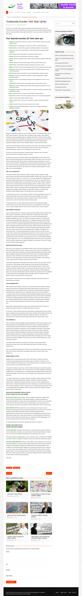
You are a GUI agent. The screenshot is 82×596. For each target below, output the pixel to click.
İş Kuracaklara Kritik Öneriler (61, 63)
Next (48, 473)
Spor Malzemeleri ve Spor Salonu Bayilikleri (63, 74)
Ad (7, 564)
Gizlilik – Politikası (72, 592)
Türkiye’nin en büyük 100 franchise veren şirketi (64, 59)
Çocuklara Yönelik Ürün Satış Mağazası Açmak (64, 69)
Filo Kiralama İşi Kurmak (60, 87)
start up (9, 467)
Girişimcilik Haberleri (22, 24)
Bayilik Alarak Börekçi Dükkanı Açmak (64, 78)
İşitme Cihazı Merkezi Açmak (61, 84)
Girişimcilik (17, 12)
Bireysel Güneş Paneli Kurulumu (16, 515)
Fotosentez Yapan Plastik (14, 494)
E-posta (8, 569)
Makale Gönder (63, 592)
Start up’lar (17, 467)
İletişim (57, 592)
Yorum (8, 551)
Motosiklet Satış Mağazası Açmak (62, 81)
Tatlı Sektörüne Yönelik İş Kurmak (63, 90)
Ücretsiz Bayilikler (37, 12)
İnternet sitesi (9, 575)
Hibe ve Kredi (45, 12)
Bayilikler (29, 12)
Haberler (23, 12)
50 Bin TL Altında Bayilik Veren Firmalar (64, 55)
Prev (10, 473)
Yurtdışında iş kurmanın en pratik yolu (63, 66)
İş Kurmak (11, 12)
